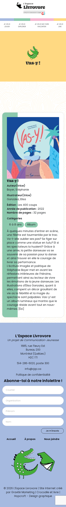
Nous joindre (51, 439)
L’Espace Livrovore (33, 336)
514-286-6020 (26, 363)
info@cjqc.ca (33, 369)
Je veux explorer (22, 25)
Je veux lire (60, 25)
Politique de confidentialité (33, 375)
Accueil (11, 439)
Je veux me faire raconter (42, 25)
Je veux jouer (7, 25)
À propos (29, 439)
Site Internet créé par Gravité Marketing (34, 490)
